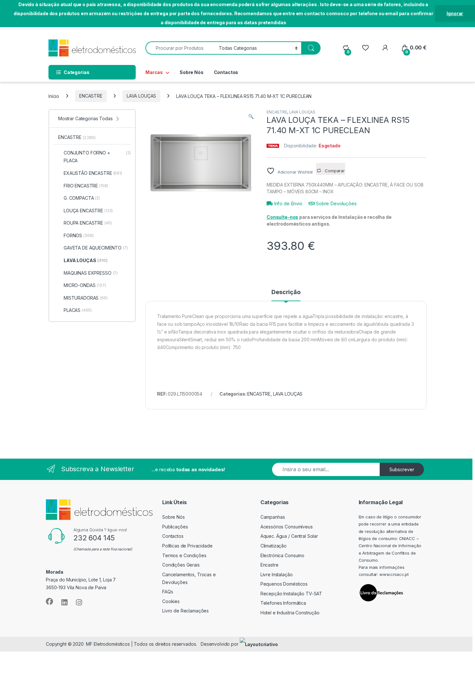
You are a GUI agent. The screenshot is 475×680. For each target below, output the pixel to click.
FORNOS (78, 235)
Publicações (175, 526)
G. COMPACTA (82, 198)
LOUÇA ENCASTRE (88, 210)
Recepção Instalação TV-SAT (291, 593)
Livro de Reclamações (185, 610)
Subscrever (401, 469)
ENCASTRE (90, 96)
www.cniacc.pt (394, 574)
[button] (251, 116)
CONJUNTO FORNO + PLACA (97, 156)
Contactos (226, 72)
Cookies (171, 601)
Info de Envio (287, 203)
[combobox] (180, 48)
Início (53, 96)
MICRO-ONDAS (85, 285)
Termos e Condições (184, 555)
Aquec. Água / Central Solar (289, 536)
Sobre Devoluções (336, 203)
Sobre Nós (192, 72)
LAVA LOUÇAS (141, 96)
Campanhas (272, 517)
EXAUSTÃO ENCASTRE (93, 173)
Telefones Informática (283, 603)
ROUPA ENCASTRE (88, 223)
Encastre (269, 565)
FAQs (167, 591)
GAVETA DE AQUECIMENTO (96, 247)
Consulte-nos (282, 217)
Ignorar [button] (455, 13)
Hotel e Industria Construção (290, 612)
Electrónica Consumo (282, 555)
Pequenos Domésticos (284, 584)
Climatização (273, 545)
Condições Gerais (181, 565)
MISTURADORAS (86, 298)
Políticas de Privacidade (187, 545)
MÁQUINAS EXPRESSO (91, 273)
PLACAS (77, 310)
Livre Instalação (276, 574)
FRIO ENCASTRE (86, 185)
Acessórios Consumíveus (286, 526)
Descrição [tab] (286, 292)
